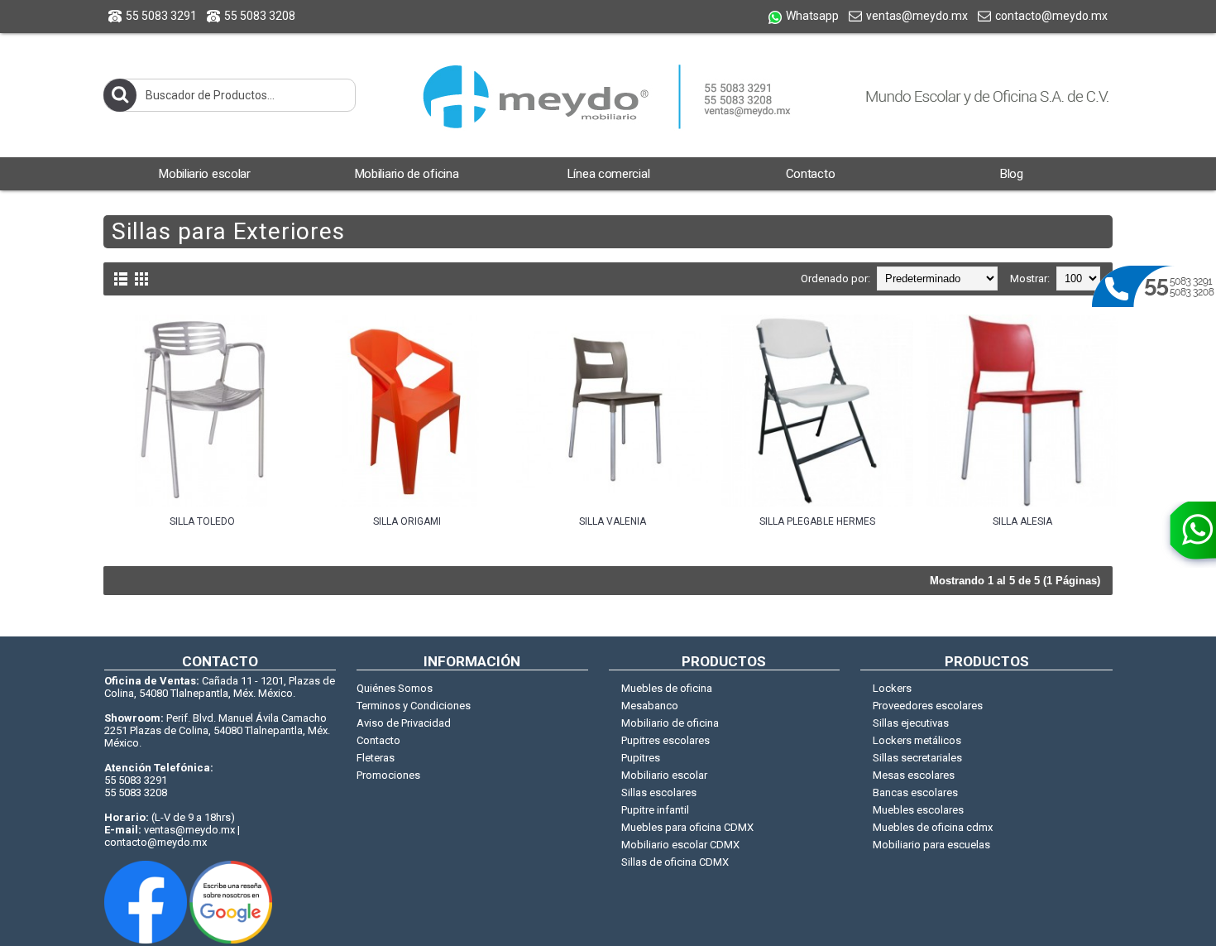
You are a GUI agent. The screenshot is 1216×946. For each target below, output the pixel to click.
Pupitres (640, 758)
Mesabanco (649, 705)
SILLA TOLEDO (202, 521)
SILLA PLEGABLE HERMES (817, 521)
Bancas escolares (915, 792)
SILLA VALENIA (612, 521)
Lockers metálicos (917, 740)
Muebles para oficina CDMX (687, 827)
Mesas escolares (914, 775)
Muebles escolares (918, 810)
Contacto (378, 740)
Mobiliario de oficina (670, 723)
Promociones (388, 775)
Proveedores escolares (928, 705)
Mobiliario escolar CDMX (680, 844)
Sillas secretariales (917, 758)
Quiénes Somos (395, 688)
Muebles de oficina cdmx (933, 827)
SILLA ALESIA (1022, 521)
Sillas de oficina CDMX (675, 862)
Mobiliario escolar (664, 775)
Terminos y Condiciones (414, 705)
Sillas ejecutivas (911, 723)
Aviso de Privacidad (404, 723)
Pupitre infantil (655, 810)
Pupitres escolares (665, 740)
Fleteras (376, 758)
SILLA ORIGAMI (407, 521)
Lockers (892, 688)
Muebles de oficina (666, 688)
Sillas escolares (659, 792)
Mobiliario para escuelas (931, 844)
